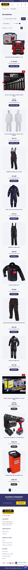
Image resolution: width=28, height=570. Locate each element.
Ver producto (14, 180)
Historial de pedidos (6, 556)
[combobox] (7, 23)
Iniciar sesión (5, 551)
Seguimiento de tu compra (7, 553)
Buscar (23, 18)
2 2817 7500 (8, 525)
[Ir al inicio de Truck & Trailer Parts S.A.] (5, 4)
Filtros (18, 23)
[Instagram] (22, 1)
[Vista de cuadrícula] (21, 28)
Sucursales (4, 533)
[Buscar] (17, 4)
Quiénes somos (5, 531)
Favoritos (4, 558)
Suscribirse (21, 503)
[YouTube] (24, 1)
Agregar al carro (14, 66)
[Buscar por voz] (21, 4)
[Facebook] (20, 1)
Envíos (3, 540)
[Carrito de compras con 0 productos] (25, 4)
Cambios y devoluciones (7, 542)
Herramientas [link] (13, 8)
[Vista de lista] (24, 28)
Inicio (8, 8)
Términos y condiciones (7, 545)
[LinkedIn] (26, 1)
